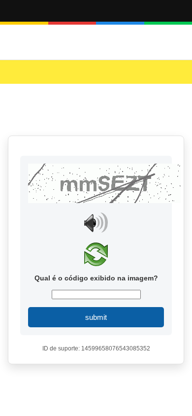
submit (96, 317)
